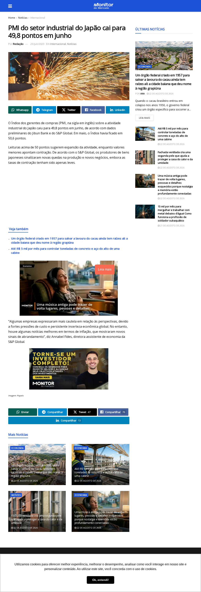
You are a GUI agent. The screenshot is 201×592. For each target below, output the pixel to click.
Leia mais (146, 117)
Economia (17, 447)
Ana (142, 93)
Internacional (37, 17)
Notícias (22, 17)
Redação (18, 44)
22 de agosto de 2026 (25, 480)
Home (11, 17)
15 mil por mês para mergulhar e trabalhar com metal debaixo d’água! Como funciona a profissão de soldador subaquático (175, 213)
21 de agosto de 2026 (172, 225)
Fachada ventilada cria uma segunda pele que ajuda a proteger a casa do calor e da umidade (36, 519)
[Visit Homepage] (103, 6)
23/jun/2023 (37, 44)
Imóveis (16, 494)
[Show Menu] (10, 6)
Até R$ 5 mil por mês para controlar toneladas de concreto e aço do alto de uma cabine (99, 472)
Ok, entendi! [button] (100, 579)
